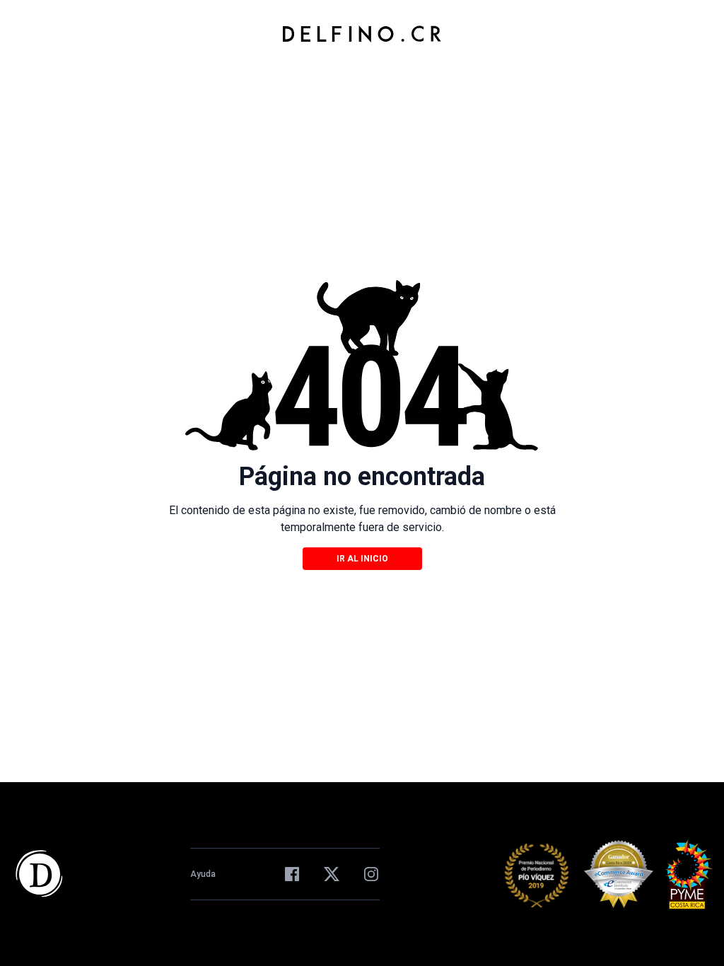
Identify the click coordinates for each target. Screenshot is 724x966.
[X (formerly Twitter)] (331, 874)
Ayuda (203, 874)
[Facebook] (292, 874)
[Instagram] (371, 874)
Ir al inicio (362, 559)
